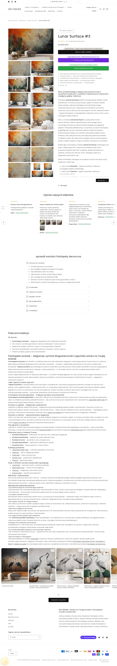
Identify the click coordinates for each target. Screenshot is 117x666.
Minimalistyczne (77, 430)
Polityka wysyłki (92, 660)
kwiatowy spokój (20, 544)
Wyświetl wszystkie (58, 600)
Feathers (15, 452)
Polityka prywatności (63, 660)
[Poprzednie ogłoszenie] (39, 1)
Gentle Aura (16, 458)
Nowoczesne (17, 473)
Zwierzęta (16, 455)
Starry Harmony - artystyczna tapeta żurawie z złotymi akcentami (68, 586)
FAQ (9, 623)
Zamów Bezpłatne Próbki (83, 68)
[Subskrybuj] (39, 637)
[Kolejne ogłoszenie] (78, 1)
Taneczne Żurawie (7, 586)
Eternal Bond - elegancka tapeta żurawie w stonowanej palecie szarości (96, 586)
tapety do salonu (19, 422)
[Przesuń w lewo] (54, 595)
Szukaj (10, 614)
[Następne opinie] (114, 222)
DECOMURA (25, 660)
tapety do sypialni (54, 412)
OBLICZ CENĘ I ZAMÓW (83, 52)
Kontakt (11, 627)
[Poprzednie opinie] (3, 222)
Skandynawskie (45, 430)
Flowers (15, 460)
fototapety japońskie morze (84, 541)
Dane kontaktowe (104, 660)
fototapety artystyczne (96, 544)
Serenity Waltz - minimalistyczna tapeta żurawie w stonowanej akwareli (41, 586)
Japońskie (16, 465)
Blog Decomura (13, 617)
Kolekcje (11, 620)
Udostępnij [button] (63, 185)
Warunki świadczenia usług (79, 660)
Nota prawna (105, 661)
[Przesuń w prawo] (63, 595)
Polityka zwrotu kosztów (48, 660)
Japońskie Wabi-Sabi (96, 400)
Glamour (15, 470)
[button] (32, 7)
